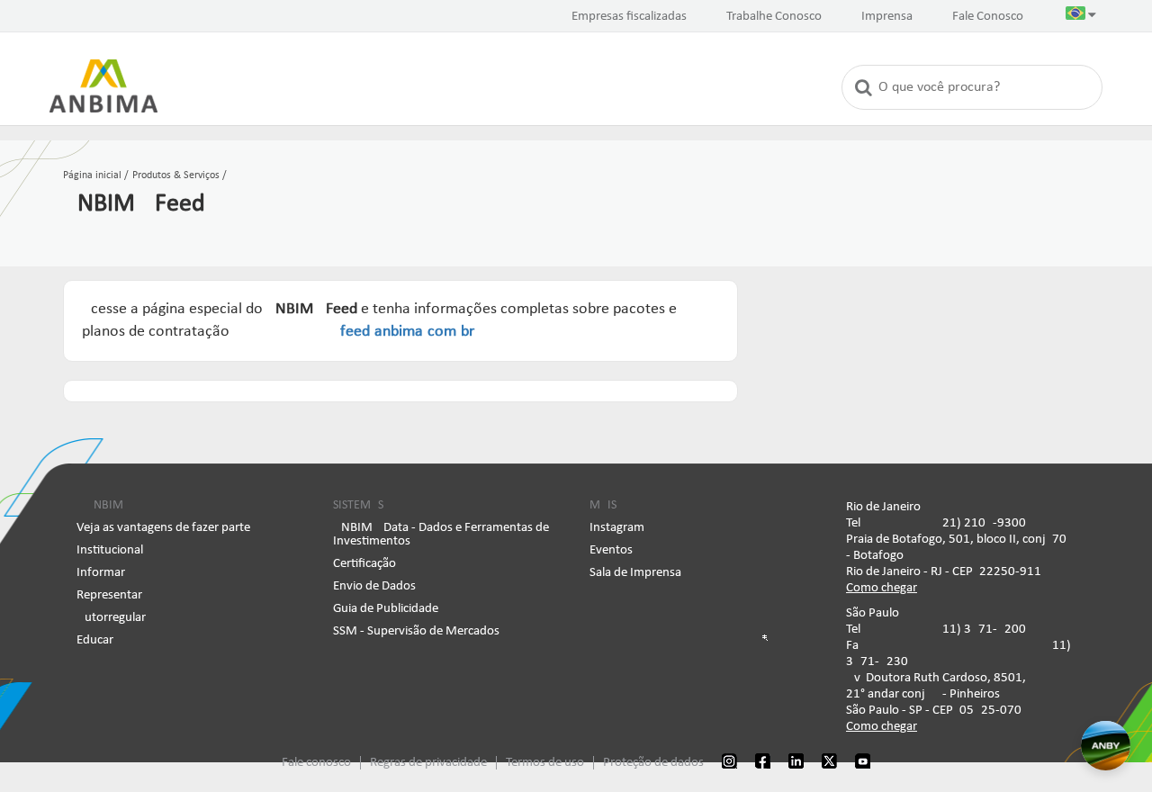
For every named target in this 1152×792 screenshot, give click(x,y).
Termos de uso (545, 763)
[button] (1080, 17)
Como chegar (881, 588)
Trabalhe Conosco (774, 16)
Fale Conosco (987, 16)
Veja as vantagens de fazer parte (163, 528)
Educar (94, 640)
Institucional (109, 550)
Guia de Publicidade (385, 609)
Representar (109, 595)
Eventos (611, 550)
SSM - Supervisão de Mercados (416, 631)
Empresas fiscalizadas (629, 16)
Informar (100, 573)
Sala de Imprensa (635, 573)
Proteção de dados (653, 763)
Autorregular (111, 618)
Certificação (364, 564)
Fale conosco (316, 763)
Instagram (617, 528)
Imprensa (887, 16)
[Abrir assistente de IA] (1105, 745)
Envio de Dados (374, 586)
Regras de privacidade (428, 763)
